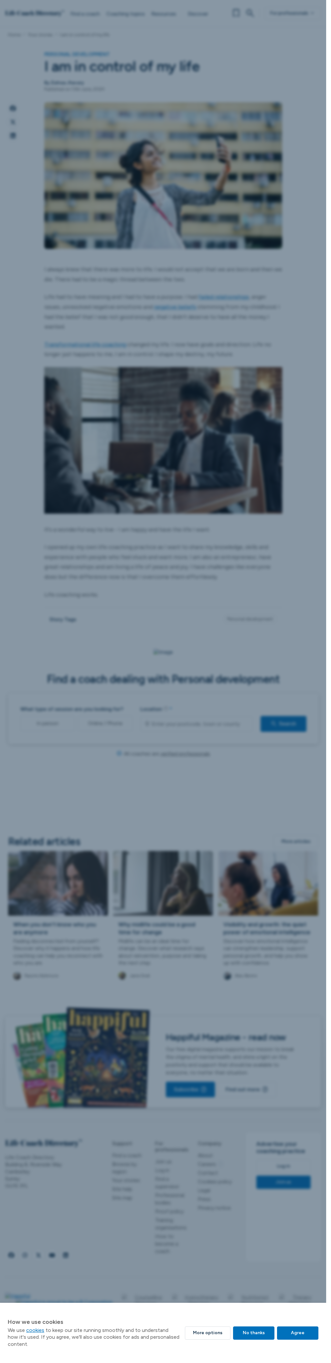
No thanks (254, 1332)
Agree (297, 1332)
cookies (35, 1330)
